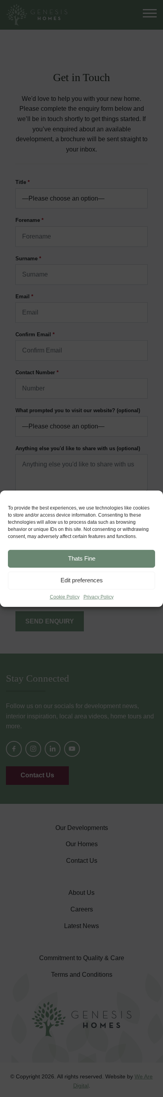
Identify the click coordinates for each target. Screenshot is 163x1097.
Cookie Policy (65, 596)
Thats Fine (81, 558)
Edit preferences (82, 580)
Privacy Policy (98, 596)
